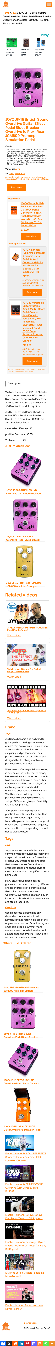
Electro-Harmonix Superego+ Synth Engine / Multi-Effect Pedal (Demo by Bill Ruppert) (25, 1245)
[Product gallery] (27, 87)
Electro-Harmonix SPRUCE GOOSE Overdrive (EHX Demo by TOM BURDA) (24, 1187)
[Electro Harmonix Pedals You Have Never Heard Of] (19, 1292)
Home (6, 12)
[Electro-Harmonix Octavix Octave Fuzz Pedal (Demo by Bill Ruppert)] (19, 1204)
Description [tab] (14, 383)
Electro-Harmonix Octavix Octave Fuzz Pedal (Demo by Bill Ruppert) (24, 1216)
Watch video (14, 635)
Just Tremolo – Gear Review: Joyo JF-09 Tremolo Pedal (26, 711)
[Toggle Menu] (49, 4)
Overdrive (20, 173)
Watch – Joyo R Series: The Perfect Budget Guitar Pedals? (24, 670)
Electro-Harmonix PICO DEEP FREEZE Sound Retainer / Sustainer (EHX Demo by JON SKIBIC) (25, 1157)
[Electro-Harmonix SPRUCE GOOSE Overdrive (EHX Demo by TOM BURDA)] (19, 1173)
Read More (16, 187)
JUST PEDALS (30, 1323)
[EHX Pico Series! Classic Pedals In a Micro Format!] (19, 1262)
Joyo (14, 12)
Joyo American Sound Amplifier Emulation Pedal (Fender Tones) (27, 628)
